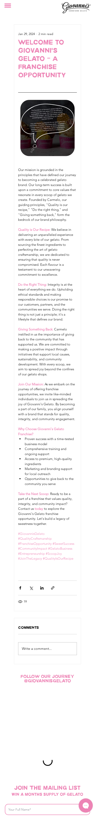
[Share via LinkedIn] (42, 588)
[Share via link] (53, 588)
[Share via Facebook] (20, 588)
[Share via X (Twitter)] (31, 588)
